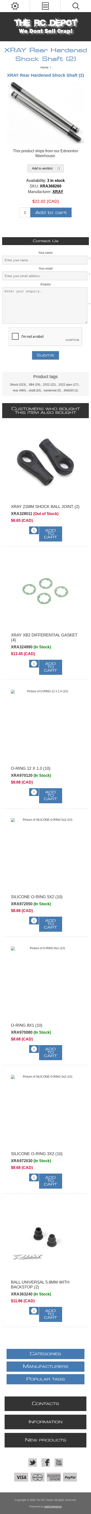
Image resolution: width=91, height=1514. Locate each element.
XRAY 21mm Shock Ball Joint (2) (45, 506)
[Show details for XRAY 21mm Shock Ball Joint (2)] (45, 462)
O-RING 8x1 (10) (26, 1025)
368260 (69, 390)
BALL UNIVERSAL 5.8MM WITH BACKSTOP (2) (40, 1284)
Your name (45, 252)
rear (15, 390)
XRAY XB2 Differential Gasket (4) (44, 637)
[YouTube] (59, 1462)
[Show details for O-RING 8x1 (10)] (45, 981)
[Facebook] (46, 1462)
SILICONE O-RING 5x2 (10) (37, 897)
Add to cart (51, 213)
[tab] (45, 241)
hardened (50, 390)
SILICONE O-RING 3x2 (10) (37, 1153)
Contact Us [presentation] (45, 241)
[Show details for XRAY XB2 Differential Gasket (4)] (45, 591)
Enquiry (46, 284)
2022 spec (65, 384)
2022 (46, 384)
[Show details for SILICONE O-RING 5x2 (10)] (45, 852)
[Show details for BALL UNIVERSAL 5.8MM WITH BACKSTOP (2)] (45, 1238)
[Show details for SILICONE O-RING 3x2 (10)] (45, 1109)
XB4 (31, 384)
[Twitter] (32, 1462)
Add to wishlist (42, 168)
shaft (32, 390)
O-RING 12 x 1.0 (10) (30, 768)
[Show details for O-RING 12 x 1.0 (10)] (45, 724)
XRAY (57, 192)
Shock (14, 384)
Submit (45, 355)
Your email (46, 268)
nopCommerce (53, 1506)
